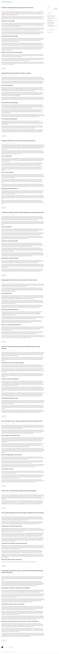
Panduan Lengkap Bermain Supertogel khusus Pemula (17, 7)
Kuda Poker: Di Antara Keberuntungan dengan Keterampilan (19, 490)
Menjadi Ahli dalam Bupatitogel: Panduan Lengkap (16, 73)
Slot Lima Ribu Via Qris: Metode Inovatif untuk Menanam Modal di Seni (22, 421)
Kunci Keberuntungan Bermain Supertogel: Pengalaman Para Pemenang (23, 512)
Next (10, 647)
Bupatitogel (13, 88)
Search (48, 6)
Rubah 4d (22, 296)
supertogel (40, 536)
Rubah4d (31, 195)
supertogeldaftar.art (35, 11)
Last (12, 647)
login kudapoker (17, 501)
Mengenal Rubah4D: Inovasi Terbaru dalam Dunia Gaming (18, 140)
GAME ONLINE (13, 75)
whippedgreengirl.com (7, 1)
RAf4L (9, 75)
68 (8, 647)
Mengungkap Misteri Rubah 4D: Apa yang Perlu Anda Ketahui (19, 280)
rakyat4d (33, 629)
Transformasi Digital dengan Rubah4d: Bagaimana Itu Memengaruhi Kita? (23, 212)
